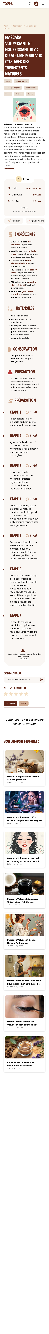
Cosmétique (18, 26)
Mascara (8, 28)
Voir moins (9, 168)
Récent (24, 703)
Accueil (7, 26)
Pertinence (10, 703)
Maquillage (31, 26)
